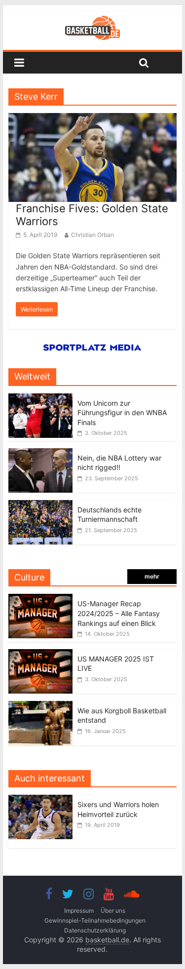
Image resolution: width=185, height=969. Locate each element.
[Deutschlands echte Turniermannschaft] (40, 505)
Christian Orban (92, 234)
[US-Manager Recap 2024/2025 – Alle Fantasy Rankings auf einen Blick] (40, 599)
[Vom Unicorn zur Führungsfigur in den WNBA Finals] (40, 398)
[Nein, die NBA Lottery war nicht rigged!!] (40, 453)
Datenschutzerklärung (95, 930)
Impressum (79, 910)
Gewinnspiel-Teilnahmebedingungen (95, 920)
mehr (152, 576)
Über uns (113, 910)
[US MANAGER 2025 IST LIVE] (40, 654)
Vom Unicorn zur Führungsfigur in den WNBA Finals (122, 412)
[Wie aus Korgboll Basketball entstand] (40, 706)
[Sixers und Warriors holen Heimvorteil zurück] (42, 800)
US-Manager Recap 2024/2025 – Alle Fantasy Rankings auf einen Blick (118, 613)
